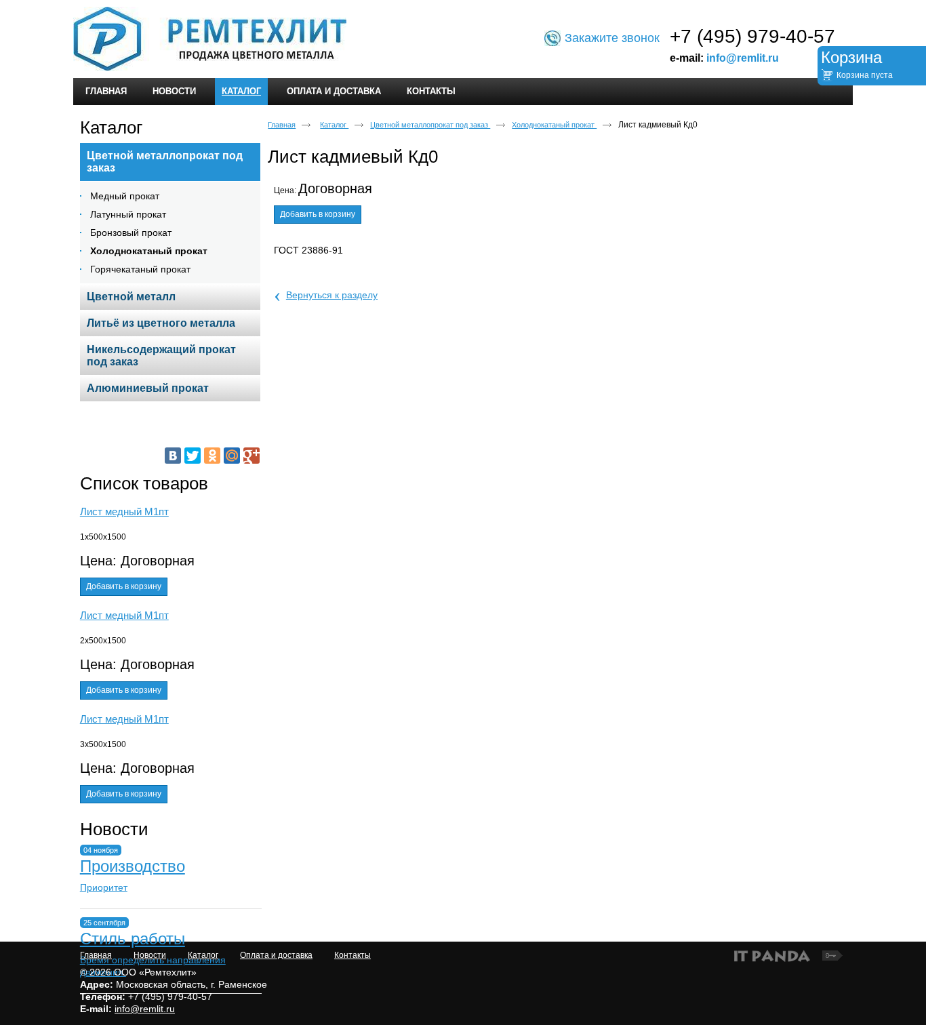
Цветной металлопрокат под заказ (430, 125)
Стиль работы (132, 938)
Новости (114, 829)
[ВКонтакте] (173, 455)
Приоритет (103, 887)
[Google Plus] (251, 455)
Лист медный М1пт (124, 511)
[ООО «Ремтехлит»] (463, 40)
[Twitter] (192, 455)
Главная (282, 125)
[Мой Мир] (232, 455)
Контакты (352, 955)
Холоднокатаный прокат (554, 125)
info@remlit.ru (742, 58)
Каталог (241, 91)
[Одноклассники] (212, 455)
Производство (132, 866)
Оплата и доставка (276, 955)
